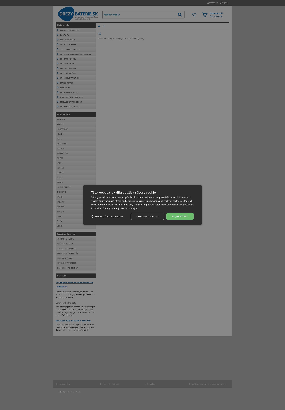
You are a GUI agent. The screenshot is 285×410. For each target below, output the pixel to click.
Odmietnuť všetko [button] (147, 216)
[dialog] (142, 205)
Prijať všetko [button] (180, 216)
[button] (107, 216)
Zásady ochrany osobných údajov (120, 208)
